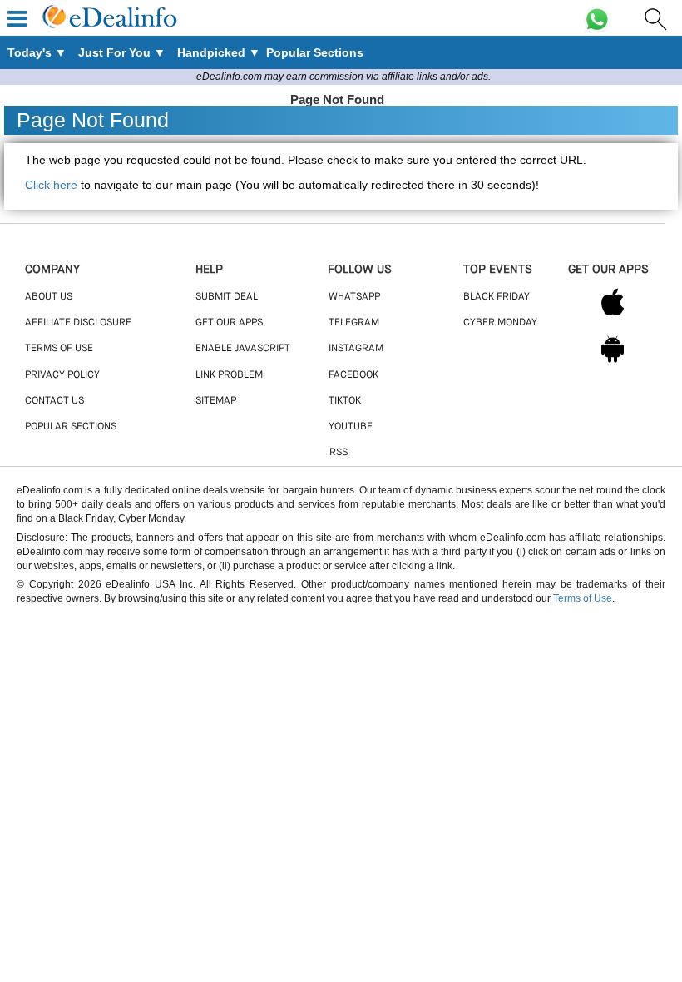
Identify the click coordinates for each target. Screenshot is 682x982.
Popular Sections (70, 427)
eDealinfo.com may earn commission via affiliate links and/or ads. (343, 76)
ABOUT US (48, 297)
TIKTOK (345, 401)
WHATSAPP (354, 297)
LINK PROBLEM (229, 375)
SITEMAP (215, 401)
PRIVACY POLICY (62, 375)
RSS (338, 453)
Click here (51, 184)
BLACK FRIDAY (496, 297)
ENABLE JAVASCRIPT (242, 349)
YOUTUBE (351, 427)
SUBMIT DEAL (226, 297)
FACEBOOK (353, 375)
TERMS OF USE (59, 349)
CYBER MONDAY (500, 323)
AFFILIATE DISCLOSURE (78, 323)
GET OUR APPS (229, 323)
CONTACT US (54, 401)
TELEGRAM (354, 323)
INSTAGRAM (356, 349)
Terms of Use (582, 598)
